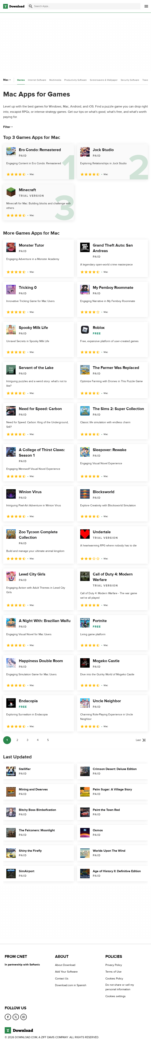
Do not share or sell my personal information (119, 987)
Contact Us (61, 978)
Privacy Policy (113, 965)
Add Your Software (66, 971)
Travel (145, 80)
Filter (6, 127)
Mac (5, 80)
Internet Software (37, 80)
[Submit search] (31, 6)
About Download (65, 965)
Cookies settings (115, 996)
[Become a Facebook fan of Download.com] (8, 1017)
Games (21, 80)
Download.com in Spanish (70, 985)
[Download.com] (13, 6)
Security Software (130, 80)
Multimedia (55, 80)
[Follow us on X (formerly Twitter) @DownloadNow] (16, 1017)
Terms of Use (113, 971)
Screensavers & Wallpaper (104, 80)
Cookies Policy (114, 978)
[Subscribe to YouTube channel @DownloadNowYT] (23, 1017)
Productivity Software (75, 80)
